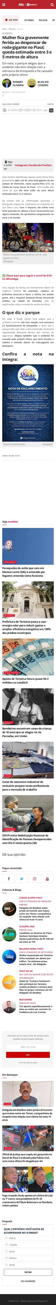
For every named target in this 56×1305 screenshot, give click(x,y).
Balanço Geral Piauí (31, 948)
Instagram (21, 165)
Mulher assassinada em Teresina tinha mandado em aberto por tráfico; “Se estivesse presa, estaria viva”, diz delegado (36, 960)
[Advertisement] (28, 135)
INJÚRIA (8, 1148)
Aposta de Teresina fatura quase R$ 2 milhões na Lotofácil (25, 680)
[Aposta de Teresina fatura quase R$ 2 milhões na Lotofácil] (28, 657)
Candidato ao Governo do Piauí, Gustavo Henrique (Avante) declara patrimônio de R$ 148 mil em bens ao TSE (36, 937)
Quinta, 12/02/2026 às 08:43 (15, 92)
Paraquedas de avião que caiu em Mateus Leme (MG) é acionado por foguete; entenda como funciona (23, 571)
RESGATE (9, 722)
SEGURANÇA (10, 562)
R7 (53, 20)
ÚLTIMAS (29, 20)
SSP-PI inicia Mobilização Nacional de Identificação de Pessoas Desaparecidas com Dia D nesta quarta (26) (27, 839)
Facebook (35, 165)
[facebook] (8, 878)
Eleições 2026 (26, 926)
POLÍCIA (43, 20)
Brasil (11, 1264)
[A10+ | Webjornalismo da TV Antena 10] (28, 4)
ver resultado (28, 1280)
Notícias (12, 29)
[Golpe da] (9, 982)
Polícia (11, 1238)
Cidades (12, 1244)
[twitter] (21, 878)
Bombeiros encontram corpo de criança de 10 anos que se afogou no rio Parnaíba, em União (26, 732)
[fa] (47, 878)
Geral (20, 29)
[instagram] (34, 878)
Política (11, 1258)
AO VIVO (13, 19)
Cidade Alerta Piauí (30, 897)
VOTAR (28, 1272)
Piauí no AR (26, 971)
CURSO (8, 776)
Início (4, 29)
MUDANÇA (9, 615)
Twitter (47, 165)
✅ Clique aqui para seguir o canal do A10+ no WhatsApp (27, 277)
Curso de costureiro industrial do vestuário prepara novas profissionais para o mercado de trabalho (25, 785)
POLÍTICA (9, 1189)
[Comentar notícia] (3, 95)
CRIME (7, 1104)
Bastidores (25, 999)
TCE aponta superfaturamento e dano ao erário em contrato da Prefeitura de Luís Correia (35, 1009)
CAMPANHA (10, 829)
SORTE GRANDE (12, 673)
